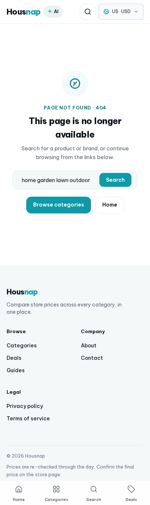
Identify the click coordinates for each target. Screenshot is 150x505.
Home (109, 204)
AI (56, 11)
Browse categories (58, 204)
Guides (16, 370)
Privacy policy (25, 406)
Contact (92, 358)
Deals (14, 358)
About (88, 345)
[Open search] (88, 12)
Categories (22, 345)
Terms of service (28, 418)
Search (115, 180)
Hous (23, 12)
